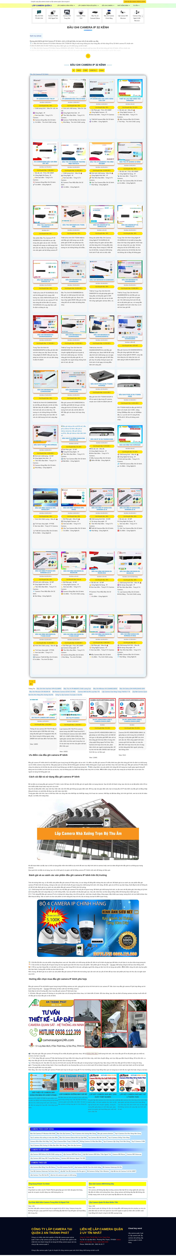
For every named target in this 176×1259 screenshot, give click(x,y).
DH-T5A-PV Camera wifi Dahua (43, 717)
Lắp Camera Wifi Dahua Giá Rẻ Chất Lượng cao (46, 1154)
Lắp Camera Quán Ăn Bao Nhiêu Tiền (103, 1202)
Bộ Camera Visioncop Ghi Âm (112, 1167)
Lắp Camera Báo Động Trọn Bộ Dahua (42, 1167)
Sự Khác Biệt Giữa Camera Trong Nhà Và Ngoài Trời (49, 1202)
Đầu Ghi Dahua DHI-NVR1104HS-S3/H (132, 688)
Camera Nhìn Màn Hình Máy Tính (41, 1141)
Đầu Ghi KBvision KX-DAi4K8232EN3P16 (102, 335)
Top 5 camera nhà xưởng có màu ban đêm (44, 1137)
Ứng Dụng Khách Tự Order (39, 1184)
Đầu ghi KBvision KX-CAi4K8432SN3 (45, 390)
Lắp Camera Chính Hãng (65, 5)
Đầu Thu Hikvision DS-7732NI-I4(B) (74, 225)
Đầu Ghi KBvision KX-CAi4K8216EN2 (105, 688)
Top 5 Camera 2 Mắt (138, 1141)
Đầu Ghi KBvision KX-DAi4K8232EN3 (130, 338)
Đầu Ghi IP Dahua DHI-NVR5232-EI (45, 445)
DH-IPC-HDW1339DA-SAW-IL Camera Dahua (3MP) (132, 720)
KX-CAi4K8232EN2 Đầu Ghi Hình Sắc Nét (45, 162)
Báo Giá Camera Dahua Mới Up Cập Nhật (73, 1137)
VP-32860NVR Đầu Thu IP (45, 99)
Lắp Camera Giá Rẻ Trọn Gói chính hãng (87, 1167)
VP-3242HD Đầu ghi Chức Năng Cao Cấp (101, 99)
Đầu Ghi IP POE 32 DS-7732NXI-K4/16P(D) (102, 384)
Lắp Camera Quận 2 (42, 5)
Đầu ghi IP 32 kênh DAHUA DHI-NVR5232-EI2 (73, 439)
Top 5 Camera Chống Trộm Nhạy (119, 1137)
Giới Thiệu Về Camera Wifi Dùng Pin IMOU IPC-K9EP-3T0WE (43, 1094)
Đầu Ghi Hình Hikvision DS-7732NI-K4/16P (45, 635)
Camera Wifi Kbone (119, 1154)
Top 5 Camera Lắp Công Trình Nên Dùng (116, 1141)
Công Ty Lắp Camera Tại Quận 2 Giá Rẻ (69, 695)
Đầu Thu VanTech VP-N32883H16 (45, 226)
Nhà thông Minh (123, 5)
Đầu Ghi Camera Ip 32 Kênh (88, 27)
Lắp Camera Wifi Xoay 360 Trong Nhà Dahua (44, 1158)
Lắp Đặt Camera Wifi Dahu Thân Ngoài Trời (97, 1154)
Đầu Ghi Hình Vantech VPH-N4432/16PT (45, 508)
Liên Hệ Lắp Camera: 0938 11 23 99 (135, 1)
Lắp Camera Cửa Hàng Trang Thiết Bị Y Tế (116, 691)
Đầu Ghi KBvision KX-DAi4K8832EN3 (130, 280)
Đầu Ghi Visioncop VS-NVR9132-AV (101, 225)
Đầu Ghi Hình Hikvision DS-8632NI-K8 (130, 572)
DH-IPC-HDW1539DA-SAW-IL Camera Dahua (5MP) (102, 720)
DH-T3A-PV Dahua (72, 718)
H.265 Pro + (93, 70)
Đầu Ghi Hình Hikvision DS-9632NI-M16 (102, 572)
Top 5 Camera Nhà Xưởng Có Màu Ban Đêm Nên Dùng (48, 1145)
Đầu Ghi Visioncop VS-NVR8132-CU (130, 225)
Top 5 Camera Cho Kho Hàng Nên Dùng (128, 1133)
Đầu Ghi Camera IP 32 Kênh (39, 74)
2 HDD (85, 70)
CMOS (79, 70)
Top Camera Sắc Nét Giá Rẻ (97, 1137)
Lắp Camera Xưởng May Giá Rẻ (73, 1094)
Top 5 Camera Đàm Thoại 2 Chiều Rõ (66, 1141)
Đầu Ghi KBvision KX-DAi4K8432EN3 (74, 335)
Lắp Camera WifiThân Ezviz (72, 1154)
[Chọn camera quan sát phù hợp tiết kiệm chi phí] (143, 16)
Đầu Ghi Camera (107, 5)
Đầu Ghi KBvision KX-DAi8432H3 (102, 280)
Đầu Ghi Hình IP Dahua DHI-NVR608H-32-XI (102, 508)
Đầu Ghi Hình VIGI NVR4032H (130, 445)
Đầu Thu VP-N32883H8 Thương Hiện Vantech (73, 162)
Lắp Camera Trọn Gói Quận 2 (87, 5)
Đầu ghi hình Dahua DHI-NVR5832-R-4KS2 (130, 635)
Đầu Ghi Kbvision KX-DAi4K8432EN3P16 (45, 335)
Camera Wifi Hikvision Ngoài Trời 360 (73, 1158)
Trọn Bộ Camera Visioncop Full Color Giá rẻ (44, 1171)
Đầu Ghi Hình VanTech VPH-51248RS (49, 688)
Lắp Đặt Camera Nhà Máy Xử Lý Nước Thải (133, 1095)
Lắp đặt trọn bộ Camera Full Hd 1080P (123, 1171)
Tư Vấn (135, 5)
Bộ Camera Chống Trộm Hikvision (98, 1171)
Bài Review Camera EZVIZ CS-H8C (64, 691)
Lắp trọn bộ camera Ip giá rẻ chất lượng (63, 1175)
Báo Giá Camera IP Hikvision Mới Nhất (42, 1133)
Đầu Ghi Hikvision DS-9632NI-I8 (39, 691)
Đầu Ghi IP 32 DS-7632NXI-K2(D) (102, 439)
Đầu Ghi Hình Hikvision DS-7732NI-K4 (102, 635)
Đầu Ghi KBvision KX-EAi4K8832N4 (74, 280)
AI (73, 70)
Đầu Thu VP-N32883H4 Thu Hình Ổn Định (101, 162)
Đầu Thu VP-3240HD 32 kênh (130, 162)
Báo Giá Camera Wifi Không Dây (101, 1184)
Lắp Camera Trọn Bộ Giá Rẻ (39, 1175)
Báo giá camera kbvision (105, 1133)
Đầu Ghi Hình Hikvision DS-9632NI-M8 (74, 572)
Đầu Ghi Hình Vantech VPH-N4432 (73, 508)
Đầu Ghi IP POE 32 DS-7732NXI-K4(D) (130, 395)
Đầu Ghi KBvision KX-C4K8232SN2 (74, 390)
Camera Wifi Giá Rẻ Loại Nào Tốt (89, 691)
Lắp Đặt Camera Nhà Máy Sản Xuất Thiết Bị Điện (102, 1095)
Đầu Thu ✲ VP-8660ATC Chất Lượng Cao (77, 688)
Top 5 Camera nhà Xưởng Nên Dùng (84, 1133)
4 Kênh (101, 70)
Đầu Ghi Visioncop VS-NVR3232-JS (45, 280)
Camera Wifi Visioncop (134, 1154)
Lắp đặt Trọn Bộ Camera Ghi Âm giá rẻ (72, 1171)
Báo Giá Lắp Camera (63, 1133)
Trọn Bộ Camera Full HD (65, 1167)
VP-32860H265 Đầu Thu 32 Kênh (73, 99)
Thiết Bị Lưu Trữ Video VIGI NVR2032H (130, 99)
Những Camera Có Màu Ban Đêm (91, 1141)
